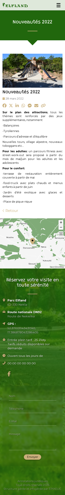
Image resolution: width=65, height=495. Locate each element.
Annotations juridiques (33, 481)
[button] (32, 240)
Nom (12, 396)
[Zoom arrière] (60, 227)
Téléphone (16, 408)
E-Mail (13, 421)
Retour (11, 210)
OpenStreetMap (57, 266)
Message (14, 433)
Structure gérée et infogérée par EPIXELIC (32, 488)
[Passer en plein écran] (60, 233)
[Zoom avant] (60, 222)
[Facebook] (9, 373)
